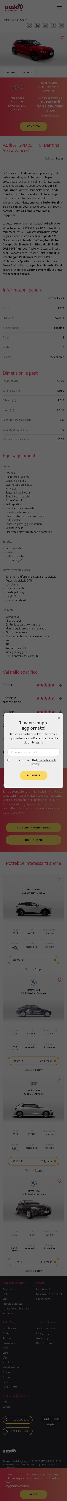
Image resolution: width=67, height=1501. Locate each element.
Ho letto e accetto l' (35, 762)
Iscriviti (33, 775)
